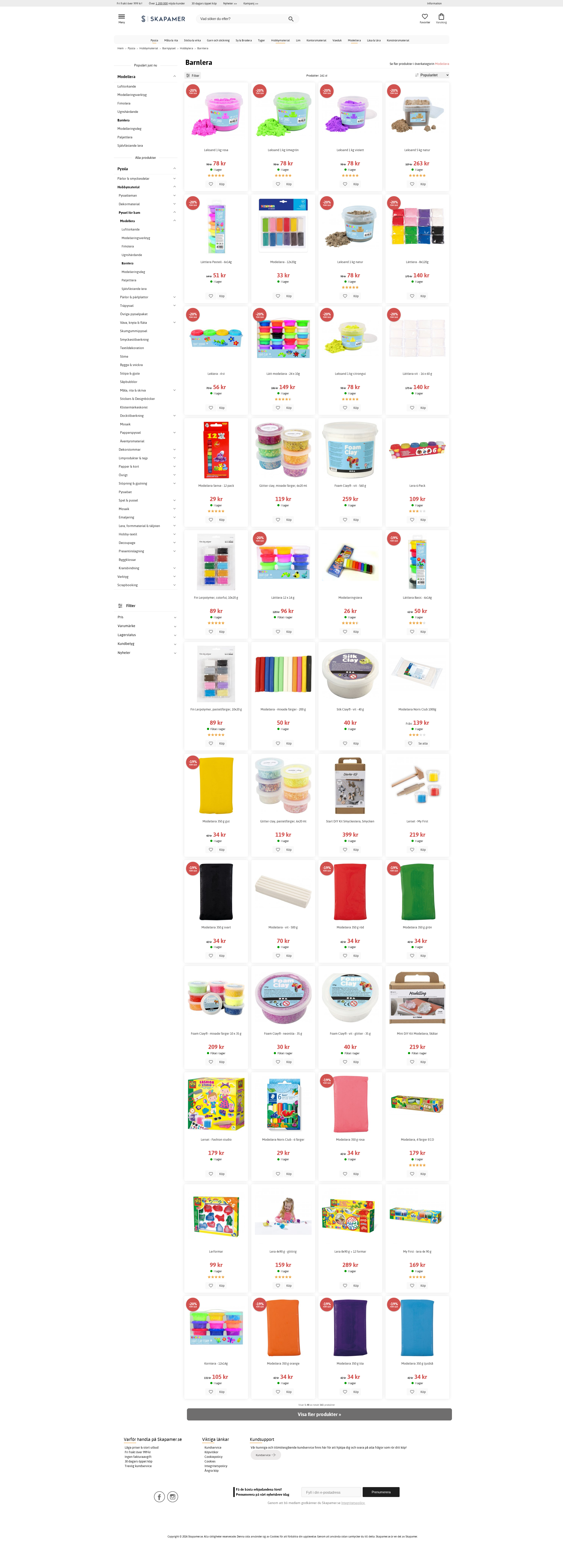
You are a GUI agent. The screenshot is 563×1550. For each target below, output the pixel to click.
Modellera (354, 40)
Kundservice (213, 1447)
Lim (298, 40)
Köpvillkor (211, 1452)
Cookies (210, 1461)
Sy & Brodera (244, 40)
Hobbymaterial (280, 40)
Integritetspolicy (216, 1466)
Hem (120, 48)
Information (434, 3)
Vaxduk (337, 40)
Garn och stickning (218, 40)
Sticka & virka (192, 40)
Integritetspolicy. (353, 1503)
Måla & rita (171, 40)
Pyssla (154, 40)
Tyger (261, 40)
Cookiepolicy (214, 1457)
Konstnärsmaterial (398, 40)
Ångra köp (212, 1471)
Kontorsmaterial (316, 40)
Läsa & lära (374, 40)
